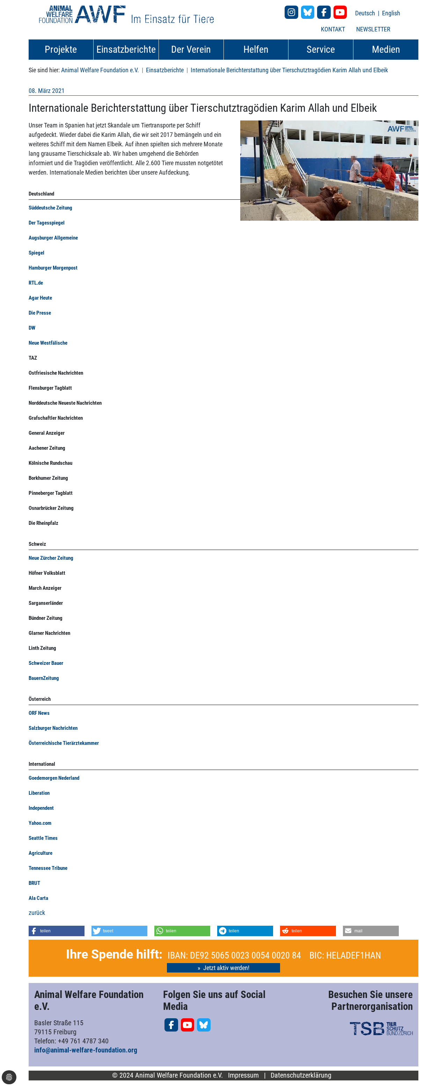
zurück (37, 912)
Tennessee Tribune (48, 868)
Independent (41, 808)
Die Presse (40, 313)
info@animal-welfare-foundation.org (85, 1050)
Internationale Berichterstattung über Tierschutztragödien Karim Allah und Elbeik (289, 70)
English (391, 13)
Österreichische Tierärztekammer (64, 743)
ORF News (39, 713)
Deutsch (365, 13)
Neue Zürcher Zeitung (51, 558)
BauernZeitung (44, 678)
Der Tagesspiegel (47, 223)
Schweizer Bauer (46, 663)
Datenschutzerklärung (301, 1075)
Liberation (39, 793)
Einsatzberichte (165, 70)
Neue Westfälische (48, 343)
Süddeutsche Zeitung (50, 208)
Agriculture (40, 853)
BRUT (34, 883)
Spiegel (36, 253)
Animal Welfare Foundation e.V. (100, 70)
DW (32, 328)
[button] (57, 931)
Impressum (243, 1075)
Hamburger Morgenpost (53, 268)
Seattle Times (43, 838)
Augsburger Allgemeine (53, 238)
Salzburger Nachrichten (53, 728)
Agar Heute (41, 298)
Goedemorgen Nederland (54, 778)
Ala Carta (38, 898)
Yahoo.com (40, 823)
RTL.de (36, 283)
